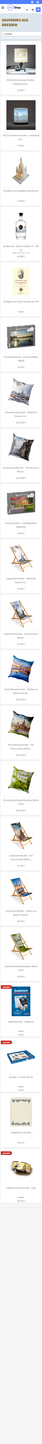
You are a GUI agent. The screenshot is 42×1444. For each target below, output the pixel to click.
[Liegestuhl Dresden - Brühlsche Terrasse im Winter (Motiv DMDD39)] (21, 558)
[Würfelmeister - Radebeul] (21, 1001)
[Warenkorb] (38, 9)
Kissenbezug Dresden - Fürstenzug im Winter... (21, 469)
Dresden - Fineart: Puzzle (21, 1077)
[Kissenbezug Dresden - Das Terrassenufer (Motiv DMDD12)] (21, 724)
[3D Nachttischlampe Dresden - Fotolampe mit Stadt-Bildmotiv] (21, 59)
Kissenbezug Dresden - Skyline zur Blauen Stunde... (21, 691)
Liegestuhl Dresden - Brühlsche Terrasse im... (21, 580)
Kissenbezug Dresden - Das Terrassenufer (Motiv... (21, 746)
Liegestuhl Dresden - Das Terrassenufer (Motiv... (21, 857)
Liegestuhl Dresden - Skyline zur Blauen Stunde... (21, 912)
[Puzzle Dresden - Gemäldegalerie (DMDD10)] (21, 502)
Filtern (8, 34)
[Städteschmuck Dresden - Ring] (21, 1167)
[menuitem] (3, 7)
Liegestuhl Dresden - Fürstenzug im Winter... (21, 635)
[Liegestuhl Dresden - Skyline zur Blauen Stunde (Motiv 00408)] (21, 890)
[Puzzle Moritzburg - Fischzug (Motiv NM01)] (21, 336)
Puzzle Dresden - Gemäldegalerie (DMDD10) (21, 525)
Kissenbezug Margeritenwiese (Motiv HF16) (21, 802)
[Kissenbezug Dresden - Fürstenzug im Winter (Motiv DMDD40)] (21, 447)
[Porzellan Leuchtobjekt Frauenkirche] (21, 170)
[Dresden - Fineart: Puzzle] (21, 1056)
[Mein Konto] (32, 9)
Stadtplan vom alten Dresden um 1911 (21, 301)
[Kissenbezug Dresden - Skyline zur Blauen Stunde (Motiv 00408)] (21, 668)
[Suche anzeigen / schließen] (27, 9)
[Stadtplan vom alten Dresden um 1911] (21, 281)
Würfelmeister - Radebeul (21, 1021)
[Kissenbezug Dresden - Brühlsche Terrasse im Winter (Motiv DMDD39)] (21, 391)
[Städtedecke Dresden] (21, 1112)
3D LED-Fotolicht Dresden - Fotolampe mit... (21, 137)
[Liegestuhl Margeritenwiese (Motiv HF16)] (21, 945)
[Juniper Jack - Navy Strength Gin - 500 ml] (21, 225)
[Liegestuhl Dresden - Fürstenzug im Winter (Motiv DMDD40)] (21, 613)
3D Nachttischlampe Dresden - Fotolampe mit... (21, 82)
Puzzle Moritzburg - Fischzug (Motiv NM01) (21, 359)
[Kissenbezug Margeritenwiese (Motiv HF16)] (21, 779)
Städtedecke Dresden (21, 1132)
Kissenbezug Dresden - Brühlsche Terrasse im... (21, 414)
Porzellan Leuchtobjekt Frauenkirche (21, 190)
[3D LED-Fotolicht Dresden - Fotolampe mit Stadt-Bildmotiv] (21, 114)
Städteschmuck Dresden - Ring (21, 1187)
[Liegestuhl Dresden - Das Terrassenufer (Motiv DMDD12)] (21, 835)
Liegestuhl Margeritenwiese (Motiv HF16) (21, 968)
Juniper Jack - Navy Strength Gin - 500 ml (21, 248)
